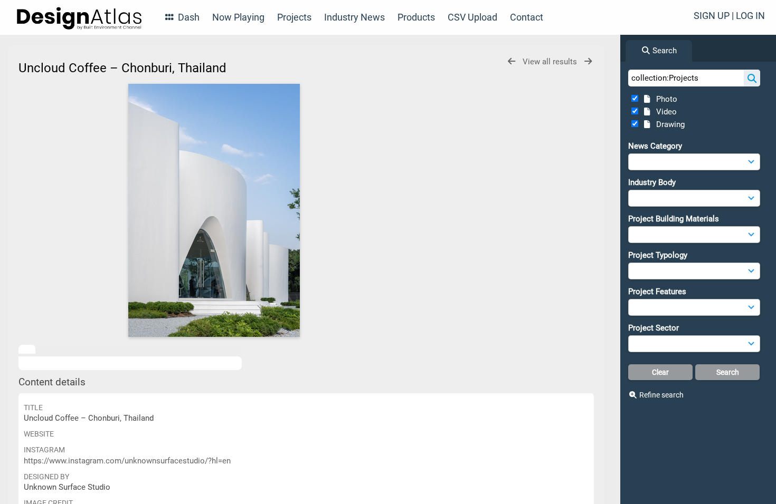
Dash (188, 17)
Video (664, 112)
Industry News (354, 17)
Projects (294, 17)
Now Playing (238, 17)
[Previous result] (511, 61)
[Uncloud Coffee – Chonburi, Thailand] (213, 210)
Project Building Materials (673, 219)
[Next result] (588, 61)
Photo (664, 99)
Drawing (668, 124)
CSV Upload (472, 17)
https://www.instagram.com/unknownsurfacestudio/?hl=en (127, 461)
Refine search (661, 395)
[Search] (752, 78)
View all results (551, 61)
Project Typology (657, 255)
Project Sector (653, 328)
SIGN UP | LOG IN (729, 15)
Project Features (657, 291)
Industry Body (652, 182)
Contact (526, 17)
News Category (655, 146)
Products (416, 17)
